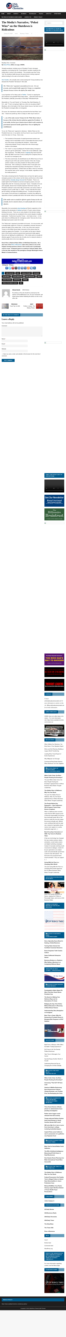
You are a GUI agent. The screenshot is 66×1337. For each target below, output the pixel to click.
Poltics (41, 13)
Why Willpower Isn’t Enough (52, 758)
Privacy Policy (38, 17)
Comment (4, 325)
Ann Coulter (5, 79)
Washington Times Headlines (51, 1101)
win (21, 283)
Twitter (24, 94)
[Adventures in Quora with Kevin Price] (54, 892)
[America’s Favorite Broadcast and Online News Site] (54, 929)
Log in (46, 1240)
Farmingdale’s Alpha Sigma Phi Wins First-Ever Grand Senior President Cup (53, 992)
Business (23, 13)
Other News (57, 13)
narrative (17, 279)
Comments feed (48, 1245)
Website (4, 349)
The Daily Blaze (51, 1073)
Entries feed (47, 1242)
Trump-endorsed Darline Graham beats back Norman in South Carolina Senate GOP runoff (54, 1120)
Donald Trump (26, 273)
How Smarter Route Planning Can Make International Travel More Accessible (54, 1159)
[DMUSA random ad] (22, 263)
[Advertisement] (33, 1324)
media (39, 276)
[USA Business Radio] (54, 1292)
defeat (19, 210)
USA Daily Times (50, 1142)
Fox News (36, 273)
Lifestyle (48, 13)
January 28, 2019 (8, 33)
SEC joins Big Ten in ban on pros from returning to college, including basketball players (54, 1127)
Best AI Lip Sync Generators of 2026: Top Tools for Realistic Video (53, 833)
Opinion (25, 279)
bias (18, 273)
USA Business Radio (51, 936)
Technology (32, 13)
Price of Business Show (10, 283)
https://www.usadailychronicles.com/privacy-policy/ (14, 1304)
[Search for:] (54, 23)
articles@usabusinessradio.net (52, 701)
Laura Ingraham (17, 276)
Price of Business (16, 244)
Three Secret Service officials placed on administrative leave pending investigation (53, 1108)
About (9, 13)
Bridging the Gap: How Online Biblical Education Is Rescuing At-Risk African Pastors (53, 1005)
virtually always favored (17, 180)
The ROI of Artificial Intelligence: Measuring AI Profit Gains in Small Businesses (54, 1153)
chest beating (21, 208)
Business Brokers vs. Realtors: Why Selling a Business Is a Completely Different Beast (53, 962)
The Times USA (50, 1168)
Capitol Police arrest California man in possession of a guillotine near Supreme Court (54, 1133)
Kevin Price (7, 64)
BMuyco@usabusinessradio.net (55, 705)
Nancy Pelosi (7, 279)
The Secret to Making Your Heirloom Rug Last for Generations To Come (52, 999)
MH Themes (43, 1308)
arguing (28, 152)
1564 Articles (25, 290)
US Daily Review (51, 986)
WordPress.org (48, 1248)
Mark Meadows (30, 276)
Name (3, 339)
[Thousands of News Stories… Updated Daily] (54, 980)
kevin (16, 33)
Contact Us (27, 17)
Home (2, 13)
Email (3, 344)
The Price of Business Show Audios (11, 17)
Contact (15, 13)
